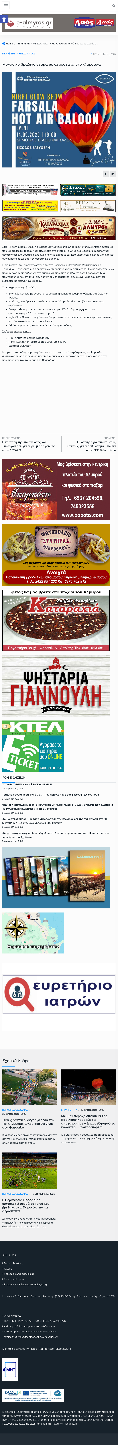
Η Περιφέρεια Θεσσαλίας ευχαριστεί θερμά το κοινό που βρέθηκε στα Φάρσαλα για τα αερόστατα (25, 1205)
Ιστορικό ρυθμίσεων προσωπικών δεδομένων (30, 1331)
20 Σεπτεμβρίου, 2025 (14, 1114)
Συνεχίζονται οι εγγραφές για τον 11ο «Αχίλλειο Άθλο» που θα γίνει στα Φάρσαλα (28, 1123)
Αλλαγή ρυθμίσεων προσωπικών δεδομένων (29, 1326)
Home (9, 43)
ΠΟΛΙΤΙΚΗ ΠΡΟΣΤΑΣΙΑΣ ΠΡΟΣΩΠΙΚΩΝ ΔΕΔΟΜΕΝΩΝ (35, 1320)
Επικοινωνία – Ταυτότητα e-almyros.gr (25, 1284)
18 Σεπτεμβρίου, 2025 (92, 1110)
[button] (4, 19)
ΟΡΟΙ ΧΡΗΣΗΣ (12, 1315)
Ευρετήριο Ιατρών (14, 1279)
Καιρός (8, 1268)
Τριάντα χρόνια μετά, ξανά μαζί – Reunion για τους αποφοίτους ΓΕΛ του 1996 (50, 794)
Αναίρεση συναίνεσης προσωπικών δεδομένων (31, 1336)
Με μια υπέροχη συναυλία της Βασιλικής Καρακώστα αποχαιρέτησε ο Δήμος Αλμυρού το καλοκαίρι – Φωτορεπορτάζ (88, 1121)
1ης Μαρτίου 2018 (104, 1296)
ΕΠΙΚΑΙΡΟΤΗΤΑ (69, 1110)
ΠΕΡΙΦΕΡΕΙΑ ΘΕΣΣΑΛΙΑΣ (32, 43)
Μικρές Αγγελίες (13, 1263)
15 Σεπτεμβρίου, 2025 (43, 1193)
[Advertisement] (59, 387)
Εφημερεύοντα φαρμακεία (19, 1273)
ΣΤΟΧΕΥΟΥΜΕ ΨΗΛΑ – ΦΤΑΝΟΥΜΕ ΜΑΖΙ (27, 784)
